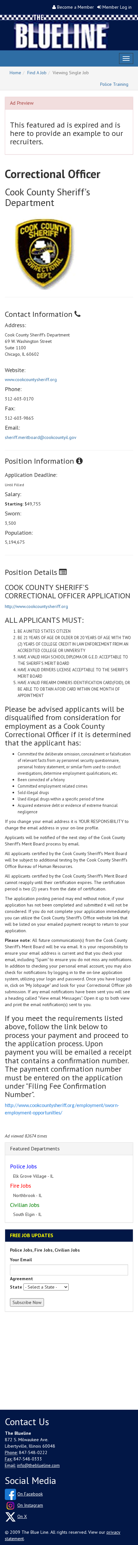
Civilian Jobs (24, 1205)
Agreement (21, 1279)
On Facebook (30, 1494)
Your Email (21, 1260)
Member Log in (117, 7)
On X (22, 1516)
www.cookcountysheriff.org (31, 379)
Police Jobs (23, 1166)
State (16, 1287)
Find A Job (37, 73)
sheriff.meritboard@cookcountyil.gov (40, 437)
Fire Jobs (20, 1185)
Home (15, 73)
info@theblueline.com (38, 1465)
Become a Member (75, 7)
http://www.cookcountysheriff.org (36, 606)
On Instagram (30, 1505)
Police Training (114, 84)
